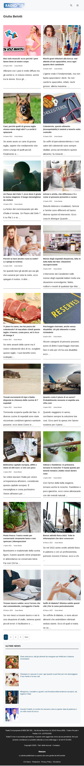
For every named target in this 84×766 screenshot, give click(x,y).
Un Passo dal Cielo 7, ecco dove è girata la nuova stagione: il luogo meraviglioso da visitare (22, 197)
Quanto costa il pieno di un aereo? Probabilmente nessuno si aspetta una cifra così (61, 400)
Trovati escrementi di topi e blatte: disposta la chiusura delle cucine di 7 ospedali (20, 400)
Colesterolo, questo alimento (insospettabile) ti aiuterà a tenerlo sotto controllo (61, 129)
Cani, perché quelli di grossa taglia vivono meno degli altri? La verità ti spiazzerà (19, 129)
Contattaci (56, 745)
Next (26, 637)
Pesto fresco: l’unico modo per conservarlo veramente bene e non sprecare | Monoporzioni (19, 538)
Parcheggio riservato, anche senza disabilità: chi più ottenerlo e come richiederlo (59, 329)
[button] (71, 5)
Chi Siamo (27, 762)
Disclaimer (57, 762)
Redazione (36, 762)
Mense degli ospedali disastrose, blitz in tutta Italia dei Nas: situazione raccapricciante (62, 262)
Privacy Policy (46, 762)
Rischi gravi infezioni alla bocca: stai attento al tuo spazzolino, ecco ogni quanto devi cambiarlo (60, 62)
